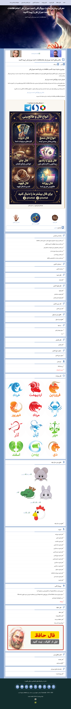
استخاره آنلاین (36, 2)
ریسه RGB (60, 366)
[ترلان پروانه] (35, 54)
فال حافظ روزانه (59, 616)
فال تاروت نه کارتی (58, 562)
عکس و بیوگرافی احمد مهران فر (35, 92)
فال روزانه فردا (59, 674)
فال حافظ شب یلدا (59, 619)
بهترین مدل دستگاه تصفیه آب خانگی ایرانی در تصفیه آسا (50, 591)
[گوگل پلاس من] (26, 687)
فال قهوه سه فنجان (58, 294)
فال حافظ (58, 2)
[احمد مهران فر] (55, 54)
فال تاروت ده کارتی (58, 566)
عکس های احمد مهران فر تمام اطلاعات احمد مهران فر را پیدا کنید (40, 60)
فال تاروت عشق (59, 569)
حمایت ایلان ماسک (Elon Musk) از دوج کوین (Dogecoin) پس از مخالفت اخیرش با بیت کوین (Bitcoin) (40, 594)
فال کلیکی (60, 344)
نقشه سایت (30, 696)
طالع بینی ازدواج (59, 319)
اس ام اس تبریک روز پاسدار (56, 251)
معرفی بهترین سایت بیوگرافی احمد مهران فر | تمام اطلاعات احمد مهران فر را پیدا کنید (36, 10)
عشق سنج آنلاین (59, 355)
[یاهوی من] (53, 687)
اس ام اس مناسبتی (25, 2)
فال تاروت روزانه (59, 534)
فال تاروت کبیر (59, 538)
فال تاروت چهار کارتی (58, 552)
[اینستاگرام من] (40, 687)
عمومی (55, 227)
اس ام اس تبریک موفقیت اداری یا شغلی (54, 244)
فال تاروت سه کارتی (58, 548)
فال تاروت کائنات (59, 541)
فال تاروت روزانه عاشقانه (57, 573)
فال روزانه (44, 2)
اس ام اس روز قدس (58, 254)
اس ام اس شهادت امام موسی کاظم (55, 258)
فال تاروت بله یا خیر (58, 576)
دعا (62, 334)
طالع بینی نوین (60, 663)
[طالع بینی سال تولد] (35, 494)
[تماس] (35, 687)
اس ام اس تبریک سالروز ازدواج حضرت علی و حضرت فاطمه (49, 240)
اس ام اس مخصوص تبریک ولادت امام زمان (53, 247)
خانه (64, 2)
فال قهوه (61, 290)
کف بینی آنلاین (59, 308)
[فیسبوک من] (44, 687)
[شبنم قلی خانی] (15, 54)
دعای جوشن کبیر (59, 330)
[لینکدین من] (17, 687)
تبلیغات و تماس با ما (14, 2)
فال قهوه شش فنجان (58, 297)
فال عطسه (60, 659)
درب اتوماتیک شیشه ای (57, 598)
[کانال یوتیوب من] (22, 687)
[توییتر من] (31, 687)
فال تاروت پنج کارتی (58, 555)
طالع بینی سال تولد (58, 523)
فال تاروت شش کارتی (58, 559)
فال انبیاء (61, 279)
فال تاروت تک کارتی (58, 545)
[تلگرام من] (49, 687)
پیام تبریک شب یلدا (58, 623)
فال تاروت (51, 2)
